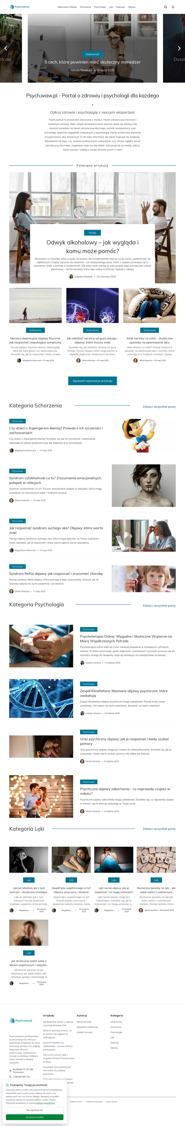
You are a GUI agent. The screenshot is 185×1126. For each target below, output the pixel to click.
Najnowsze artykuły (67, 7)
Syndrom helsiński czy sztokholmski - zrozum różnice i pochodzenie (58, 1046)
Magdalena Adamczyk (87, 1027)
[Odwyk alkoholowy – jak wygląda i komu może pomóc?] (92, 227)
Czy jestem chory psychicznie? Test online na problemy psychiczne (57, 1070)
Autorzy (82, 1015)
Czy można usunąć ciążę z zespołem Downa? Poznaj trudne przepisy (58, 1058)
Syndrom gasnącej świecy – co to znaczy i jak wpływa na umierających (57, 1034)
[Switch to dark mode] (173, 7)
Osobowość (92, 54)
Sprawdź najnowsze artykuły (92, 381)
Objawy (131, 7)
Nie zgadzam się (35, 1110)
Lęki (111, 7)
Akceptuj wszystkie (35, 1117)
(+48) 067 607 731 (21, 1076)
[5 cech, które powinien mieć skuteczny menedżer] (92, 48)
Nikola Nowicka (84, 1022)
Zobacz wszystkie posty (159, 406)
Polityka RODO (76, 1102)
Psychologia (100, 7)
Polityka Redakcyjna (94, 1102)
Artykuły (48, 1015)
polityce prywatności (45, 1103)
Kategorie (117, 1015)
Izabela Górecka (84, 1032)
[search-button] (165, 7)
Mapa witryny (111, 1102)
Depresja (120, 7)
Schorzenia (85, 7)
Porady (92, 232)
